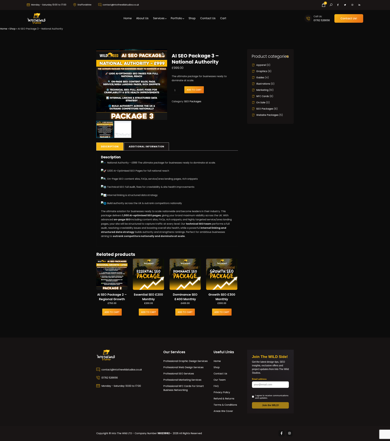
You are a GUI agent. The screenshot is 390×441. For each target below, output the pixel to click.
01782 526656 (322, 20)
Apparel (261, 65)
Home (128, 18)
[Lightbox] (162, 53)
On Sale (260, 102)
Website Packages (267, 115)
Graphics (261, 71)
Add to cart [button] (112, 312)
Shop (192, 18)
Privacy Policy (222, 392)
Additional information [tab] (146, 146)
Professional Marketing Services (182, 380)
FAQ (216, 386)
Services (159, 18)
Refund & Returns (224, 398)
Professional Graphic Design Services (185, 361)
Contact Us (208, 18)
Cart (223, 18)
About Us (142, 18)
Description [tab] (110, 146)
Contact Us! (348, 18)
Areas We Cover (223, 411)
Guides (260, 77)
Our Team (220, 380)
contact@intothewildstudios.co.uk (121, 4)
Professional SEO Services (178, 373)
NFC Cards (262, 96)
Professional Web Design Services (183, 367)
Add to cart (194, 89)
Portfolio (176, 18)
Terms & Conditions (225, 405)
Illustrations (263, 83)
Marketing (262, 90)
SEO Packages (192, 101)
